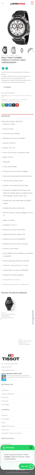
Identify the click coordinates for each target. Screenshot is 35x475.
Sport (14, 101)
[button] (31, 447)
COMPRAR (7, 87)
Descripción (5, 116)
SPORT (26, 95)
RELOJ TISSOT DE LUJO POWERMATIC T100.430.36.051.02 (8, 316)
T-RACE (29, 95)
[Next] (30, 27)
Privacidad (4, 401)
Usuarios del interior (7, 394)
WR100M (18, 101)
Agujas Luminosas (11, 99)
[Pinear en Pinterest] (17, 105)
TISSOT (7, 55)
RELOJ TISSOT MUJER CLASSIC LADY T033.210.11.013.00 (24, 342)
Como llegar (5, 404)
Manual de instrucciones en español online (16, 284)
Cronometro (24, 99)
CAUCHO (17, 55)
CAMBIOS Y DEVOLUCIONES (11, 433)
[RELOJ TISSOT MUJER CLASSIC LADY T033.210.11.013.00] (26, 317)
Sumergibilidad (6, 444)
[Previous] (4, 27)
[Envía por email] (13, 105)
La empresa (5, 390)
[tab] (17, 116)
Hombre (10, 101)
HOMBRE (12, 55)
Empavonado (4, 101)
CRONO (13, 95)
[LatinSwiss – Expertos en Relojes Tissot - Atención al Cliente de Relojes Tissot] (17, 3)
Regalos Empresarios (8, 426)
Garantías (4, 415)
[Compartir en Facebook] (6, 105)
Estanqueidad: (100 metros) (11, 279)
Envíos (3, 422)
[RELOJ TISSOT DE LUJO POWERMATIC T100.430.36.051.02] (9, 303)
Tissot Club (5, 430)
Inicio (2, 55)
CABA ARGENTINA (8, 370)
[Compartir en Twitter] (10, 105)
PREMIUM (22, 95)
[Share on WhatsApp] (3, 105)
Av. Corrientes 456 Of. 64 (9, 364)
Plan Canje (4, 397)
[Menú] (2, 3)
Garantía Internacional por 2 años (15, 265)
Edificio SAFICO (6, 367)
